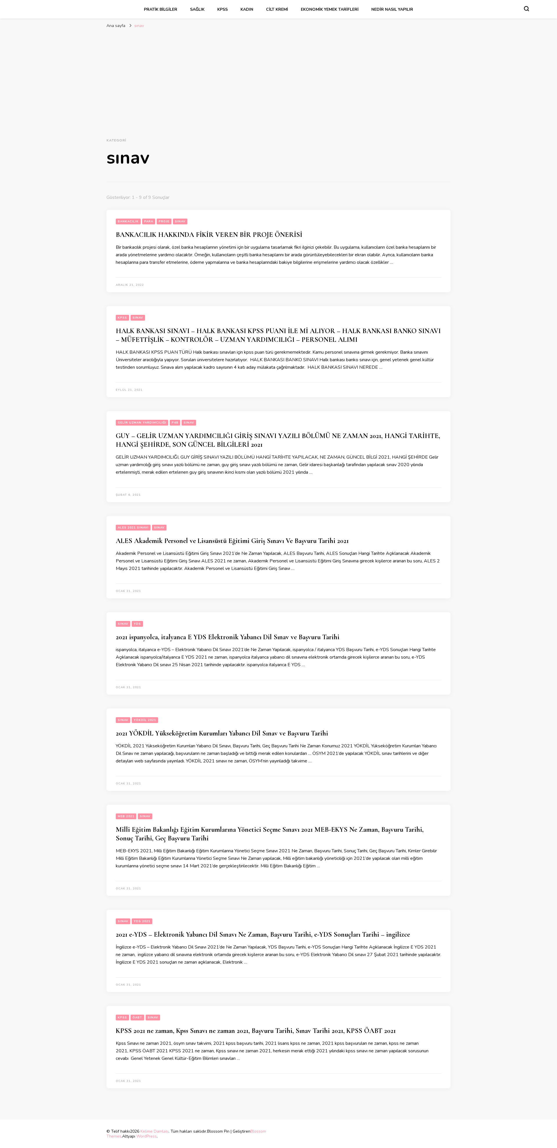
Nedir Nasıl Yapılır (392, 9)
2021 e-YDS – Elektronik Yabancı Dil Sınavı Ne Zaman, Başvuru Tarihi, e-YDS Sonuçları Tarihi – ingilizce (263, 934)
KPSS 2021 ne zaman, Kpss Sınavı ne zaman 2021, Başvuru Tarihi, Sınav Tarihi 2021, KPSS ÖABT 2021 (256, 1031)
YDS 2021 (142, 921)
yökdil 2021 (145, 720)
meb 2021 (126, 816)
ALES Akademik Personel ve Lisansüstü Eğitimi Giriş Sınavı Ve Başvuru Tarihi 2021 (232, 541)
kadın (246, 9)
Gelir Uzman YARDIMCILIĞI (142, 423)
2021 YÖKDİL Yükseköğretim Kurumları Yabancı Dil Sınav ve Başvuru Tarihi (222, 733)
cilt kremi (277, 9)
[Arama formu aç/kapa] (526, 8)
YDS (137, 624)
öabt (137, 1018)
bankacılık (128, 221)
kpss (222, 9)
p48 (175, 423)
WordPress (146, 1136)
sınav (180, 221)
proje (164, 221)
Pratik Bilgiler (160, 9)
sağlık (197, 9)
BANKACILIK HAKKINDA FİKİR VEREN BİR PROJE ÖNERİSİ (209, 234)
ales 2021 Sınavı (133, 528)
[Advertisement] (278, 77)
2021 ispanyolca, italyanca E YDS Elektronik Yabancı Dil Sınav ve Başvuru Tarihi (227, 637)
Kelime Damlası (154, 1131)
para (148, 221)
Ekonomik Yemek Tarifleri (330, 9)
